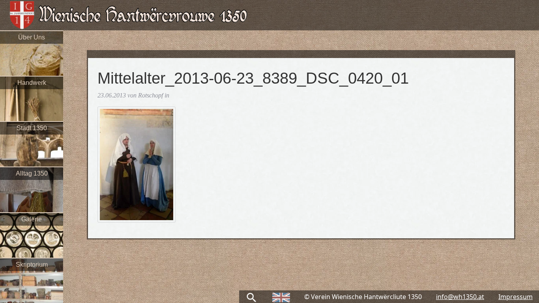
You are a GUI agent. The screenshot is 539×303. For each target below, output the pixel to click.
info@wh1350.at (460, 296)
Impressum (515, 296)
